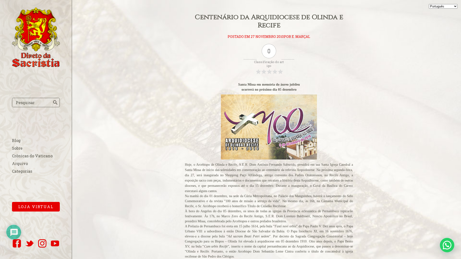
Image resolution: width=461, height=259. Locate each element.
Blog (16, 140)
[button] (447, 245)
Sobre (17, 148)
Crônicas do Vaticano (32, 155)
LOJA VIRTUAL (36, 206)
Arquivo (20, 163)
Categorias (22, 171)
